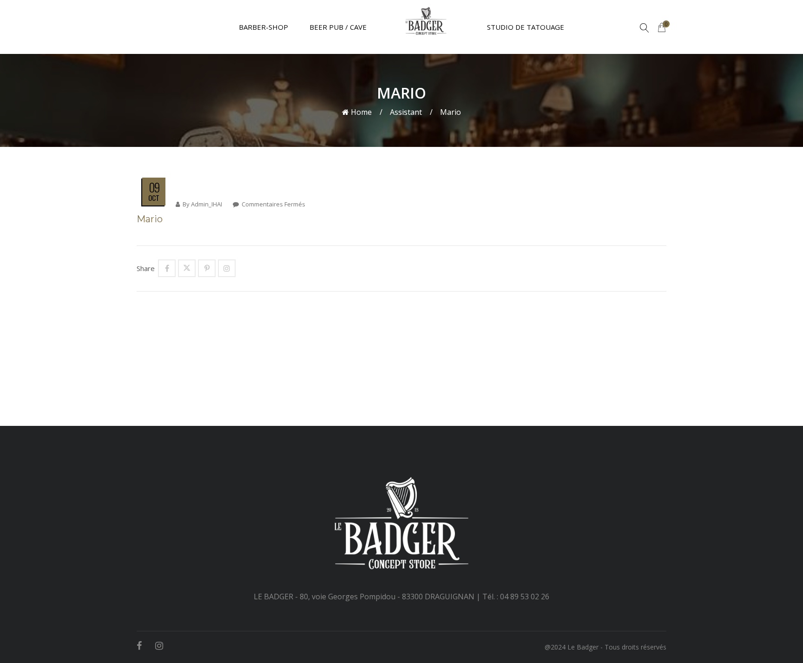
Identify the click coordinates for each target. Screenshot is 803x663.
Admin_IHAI (206, 204)
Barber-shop (263, 27)
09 (154, 187)
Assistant (406, 112)
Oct (153, 197)
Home (360, 112)
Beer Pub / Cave (338, 27)
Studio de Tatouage (525, 27)
